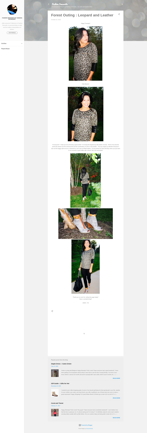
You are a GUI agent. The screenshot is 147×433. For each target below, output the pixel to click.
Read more (116, 378)
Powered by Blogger (86, 425)
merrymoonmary (89, 428)
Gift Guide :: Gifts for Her (60, 383)
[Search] (122, 4)
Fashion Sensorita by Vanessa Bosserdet (12, 18)
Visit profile (12, 32)
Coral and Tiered (57, 403)
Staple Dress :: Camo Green (61, 364)
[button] (119, 14)
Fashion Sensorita (60, 4)
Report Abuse (5, 48)
